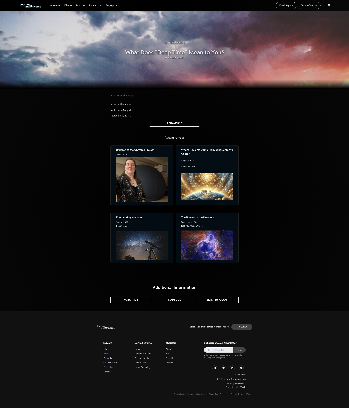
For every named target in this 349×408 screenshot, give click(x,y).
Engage (106, 371)
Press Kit (169, 358)
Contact (169, 362)
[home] (30, 5)
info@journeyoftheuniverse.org (231, 379)
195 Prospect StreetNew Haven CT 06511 (236, 385)
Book (105, 353)
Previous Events (142, 358)
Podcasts (107, 358)
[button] (55, 5)
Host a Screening (142, 367)
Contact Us (240, 374)
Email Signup (286, 5)
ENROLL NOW (241, 327)
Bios (167, 353)
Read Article (174, 123)
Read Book (174, 299)
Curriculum (108, 367)
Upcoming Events (143, 353)
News (137, 349)
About (168, 349)
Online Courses (309, 5)
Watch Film (131, 299)
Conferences (140, 362)
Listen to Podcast (218, 299)
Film (105, 349)
